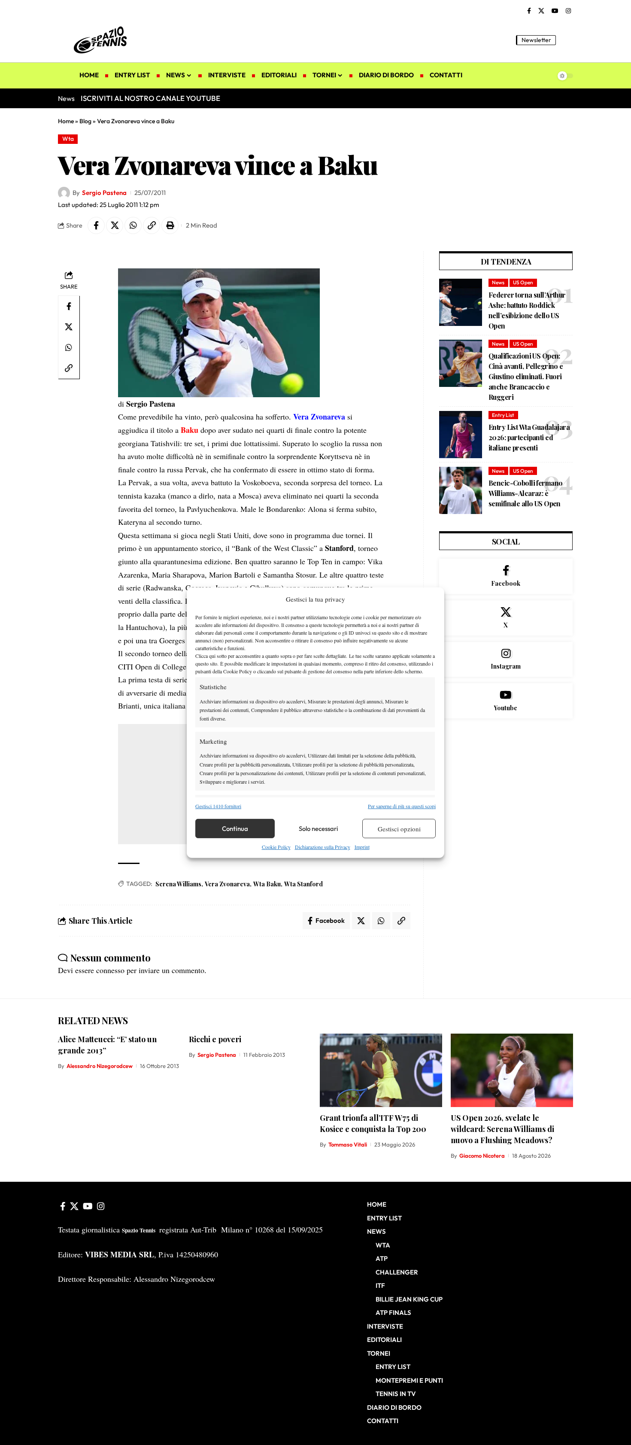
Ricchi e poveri (215, 1039)
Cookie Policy (276, 846)
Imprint (362, 846)
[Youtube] (506, 700)
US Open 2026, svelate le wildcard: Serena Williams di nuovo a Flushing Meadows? (502, 1129)
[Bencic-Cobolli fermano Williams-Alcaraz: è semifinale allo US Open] (460, 490)
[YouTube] (555, 11)
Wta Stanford (303, 884)
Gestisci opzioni (399, 828)
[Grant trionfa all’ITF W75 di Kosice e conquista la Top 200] (381, 1070)
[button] (566, 40)
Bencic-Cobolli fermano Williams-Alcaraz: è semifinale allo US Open (525, 493)
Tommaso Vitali (347, 1144)
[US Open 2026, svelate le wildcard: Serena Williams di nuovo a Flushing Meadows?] (512, 1070)
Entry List (503, 415)
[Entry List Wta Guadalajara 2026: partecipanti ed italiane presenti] (460, 434)
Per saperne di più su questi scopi (402, 806)
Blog (85, 121)
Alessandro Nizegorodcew (100, 1065)
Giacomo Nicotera (482, 1155)
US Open (523, 282)
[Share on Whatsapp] (133, 225)
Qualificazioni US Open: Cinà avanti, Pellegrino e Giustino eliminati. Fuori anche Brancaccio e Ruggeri (525, 376)
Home (66, 121)
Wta (68, 139)
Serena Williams (178, 884)
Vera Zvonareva (227, 884)
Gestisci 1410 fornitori (218, 806)
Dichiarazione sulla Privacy (322, 846)
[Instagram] (568, 11)
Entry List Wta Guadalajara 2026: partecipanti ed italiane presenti (529, 437)
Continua (235, 828)
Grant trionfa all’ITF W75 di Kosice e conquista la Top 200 (373, 1123)
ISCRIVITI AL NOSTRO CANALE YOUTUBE (150, 98)
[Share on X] (114, 225)
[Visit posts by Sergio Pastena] (64, 193)
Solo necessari (318, 828)
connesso (110, 970)
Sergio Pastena (104, 193)
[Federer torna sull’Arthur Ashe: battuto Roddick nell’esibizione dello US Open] (460, 302)
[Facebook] (529, 11)
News (498, 282)
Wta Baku (267, 884)
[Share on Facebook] (96, 225)
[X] (541, 11)
